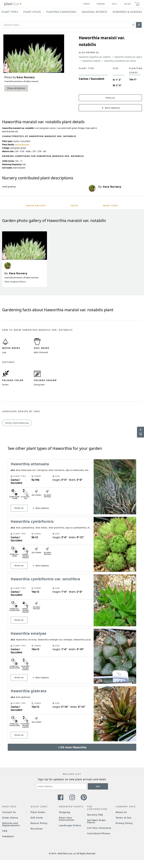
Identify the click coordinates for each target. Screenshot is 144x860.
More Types (110, 205)
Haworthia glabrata (28, 690)
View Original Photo (15, 281)
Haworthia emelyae (28, 633)
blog (128, 4)
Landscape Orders (70, 825)
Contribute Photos (98, 833)
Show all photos (16, 88)
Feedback (8, 836)
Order (101, 4)
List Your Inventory (99, 827)
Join (98, 786)
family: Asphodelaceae (17, 422)
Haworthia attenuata (30, 463)
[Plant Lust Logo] (12, 4)
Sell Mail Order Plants (96, 821)
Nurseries (37, 828)
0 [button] (137, 3)
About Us (121, 812)
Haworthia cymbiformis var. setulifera (45, 578)
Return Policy (39, 823)
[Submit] (139, 25)
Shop (86, 4)
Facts (74, 205)
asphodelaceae (22, 144)
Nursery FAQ (95, 814)
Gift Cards (37, 817)
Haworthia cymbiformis (32, 521)
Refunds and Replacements (11, 824)
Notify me (110, 98)
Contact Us (9, 812)
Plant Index (38, 812)
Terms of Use (123, 817)
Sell (115, 4)
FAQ (4, 830)
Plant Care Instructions (67, 818)
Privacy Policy (124, 823)
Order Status (10, 817)
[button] (133, 25)
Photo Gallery (36, 205)
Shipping (64, 812)
